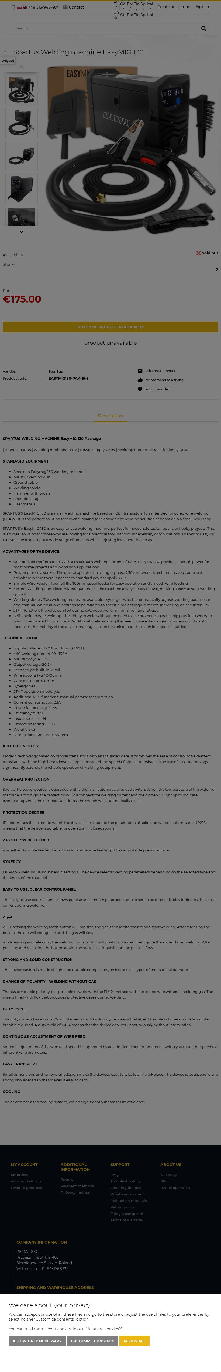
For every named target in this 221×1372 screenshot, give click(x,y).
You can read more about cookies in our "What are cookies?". (66, 1329)
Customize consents (92, 1341)
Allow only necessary (37, 1341)
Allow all (134, 1341)
